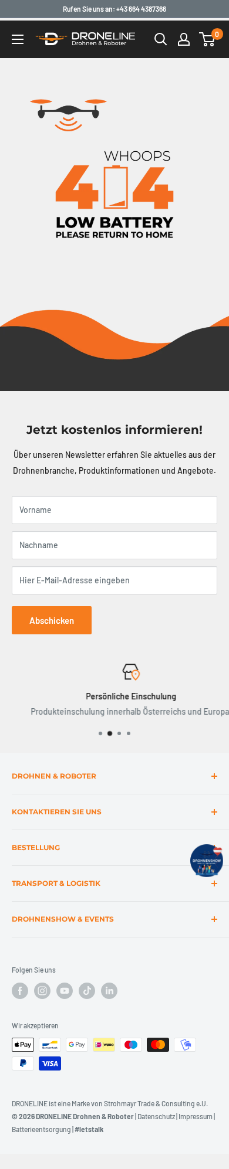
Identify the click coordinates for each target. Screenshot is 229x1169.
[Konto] (184, 39)
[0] (207, 39)
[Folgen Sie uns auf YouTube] (64, 991)
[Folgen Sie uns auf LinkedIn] (109, 991)
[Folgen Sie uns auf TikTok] (87, 991)
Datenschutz (156, 1116)
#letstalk (89, 1129)
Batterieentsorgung (41, 1129)
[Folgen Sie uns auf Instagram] (42, 991)
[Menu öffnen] (17, 39)
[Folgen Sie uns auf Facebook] (20, 991)
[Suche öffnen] (160, 39)
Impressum (196, 1116)
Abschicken (51, 620)
